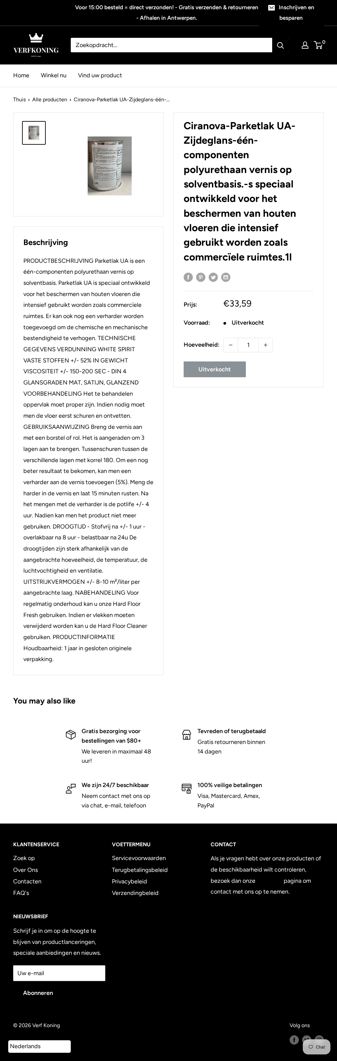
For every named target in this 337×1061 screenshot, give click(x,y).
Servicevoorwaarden (139, 858)
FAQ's (21, 893)
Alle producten (49, 99)
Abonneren (38, 993)
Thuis (19, 99)
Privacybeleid (129, 881)
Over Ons (25, 870)
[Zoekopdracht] (280, 45)
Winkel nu (53, 75)
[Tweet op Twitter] (213, 277)
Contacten (27, 881)
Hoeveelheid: (202, 344)
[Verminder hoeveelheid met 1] (231, 345)
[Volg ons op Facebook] (294, 1040)
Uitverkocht (214, 369)
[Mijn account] (305, 45)
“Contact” (269, 880)
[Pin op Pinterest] (200, 277)
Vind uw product (100, 75)
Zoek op (24, 858)
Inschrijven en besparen (296, 12)
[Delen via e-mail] (225, 277)
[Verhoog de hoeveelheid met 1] (265, 345)
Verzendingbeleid (135, 893)
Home (21, 75)
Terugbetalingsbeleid (140, 870)
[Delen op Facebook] (188, 277)
